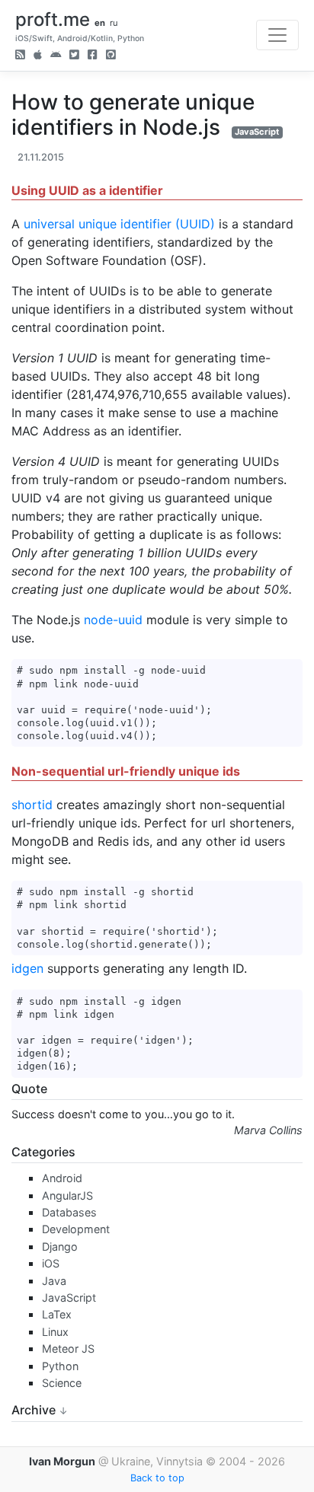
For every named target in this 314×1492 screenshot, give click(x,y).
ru (114, 23)
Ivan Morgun (62, 1461)
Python (60, 1366)
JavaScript (257, 131)
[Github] (111, 56)
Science (62, 1382)
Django (60, 1246)
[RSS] (20, 56)
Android (62, 1178)
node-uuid (113, 619)
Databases (69, 1212)
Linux (55, 1331)
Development (76, 1229)
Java (54, 1280)
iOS (50, 1263)
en (100, 23)
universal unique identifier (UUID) (119, 223)
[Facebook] (93, 56)
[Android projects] (55, 56)
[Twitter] (74, 56)
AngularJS (67, 1195)
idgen (27, 968)
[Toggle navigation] (277, 35)
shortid (32, 804)
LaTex (57, 1314)
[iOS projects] (38, 56)
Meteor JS (68, 1348)
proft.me (52, 19)
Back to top (157, 1478)
